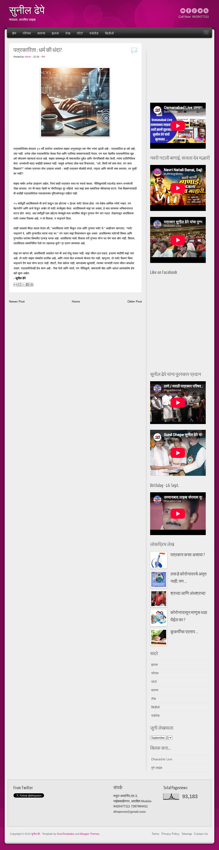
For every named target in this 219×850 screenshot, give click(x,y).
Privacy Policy (170, 833)
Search (206, 33)
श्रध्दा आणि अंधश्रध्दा (188, 594)
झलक (55, 33)
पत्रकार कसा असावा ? (187, 555)
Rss (206, 10)
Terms (155, 833)
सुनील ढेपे (26, 10)
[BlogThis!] (19, 284)
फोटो (80, 33)
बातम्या (41, 33)
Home (76, 301)
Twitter (200, 10)
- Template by (57, 833)
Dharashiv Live (161, 759)
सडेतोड (94, 33)
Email (182, 10)
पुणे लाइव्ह (156, 768)
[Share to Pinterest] (32, 284)
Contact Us (201, 833)
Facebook (188, 10)
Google (194, 10)
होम (14, 33)
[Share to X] (23, 284)
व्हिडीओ (109, 33)
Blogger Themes (89, 833)
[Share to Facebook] (27, 284)
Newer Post (17, 301)
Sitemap (187, 833)
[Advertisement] (180, 71)
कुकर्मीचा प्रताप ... (184, 632)
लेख (68, 33)
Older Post (134, 301)
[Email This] (15, 284)
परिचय (27, 33)
